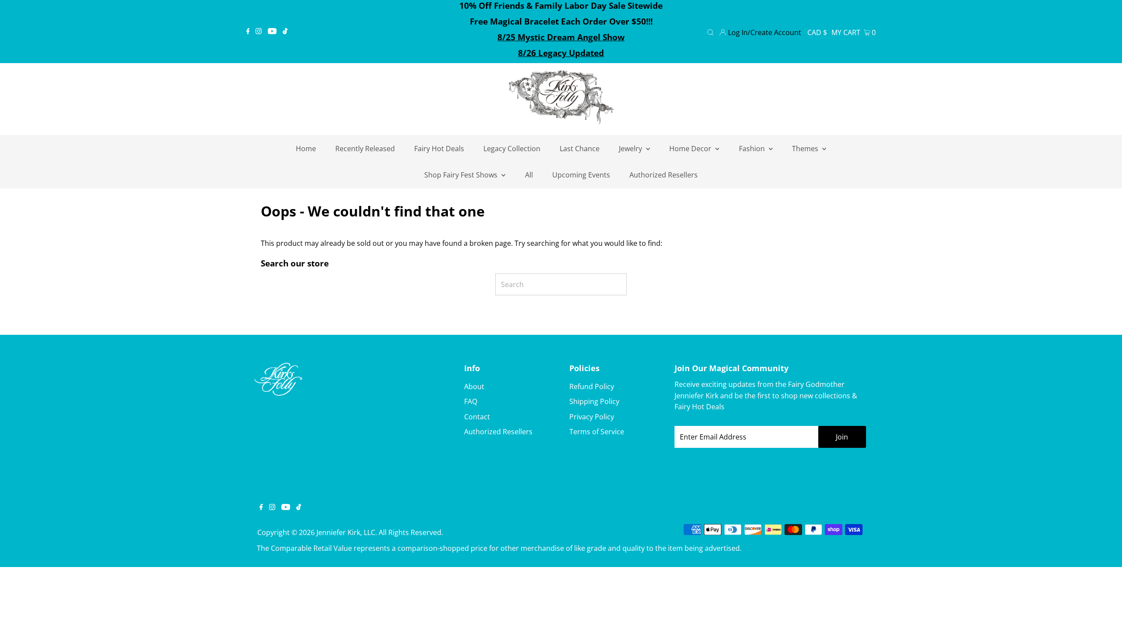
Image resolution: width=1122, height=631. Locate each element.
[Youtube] (272, 31)
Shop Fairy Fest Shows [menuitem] (461, 175)
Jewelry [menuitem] (631, 148)
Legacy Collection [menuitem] (511, 148)
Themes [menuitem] (806, 148)
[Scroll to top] (1104, 613)
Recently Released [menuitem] (365, 148)
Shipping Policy (594, 401)
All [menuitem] (529, 175)
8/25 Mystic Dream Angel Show (561, 37)
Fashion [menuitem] (753, 148)
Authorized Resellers (498, 431)
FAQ (470, 401)
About (474, 386)
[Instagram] (258, 31)
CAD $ (817, 32)
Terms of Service (596, 431)
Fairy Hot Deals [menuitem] (439, 148)
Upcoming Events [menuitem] (581, 175)
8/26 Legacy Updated (561, 53)
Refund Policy (591, 386)
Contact (477, 417)
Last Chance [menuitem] (580, 148)
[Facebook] (248, 31)
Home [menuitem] (306, 148)
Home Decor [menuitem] (691, 148)
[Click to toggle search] (710, 31)
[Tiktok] (285, 31)
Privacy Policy (591, 417)
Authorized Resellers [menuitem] (663, 175)
